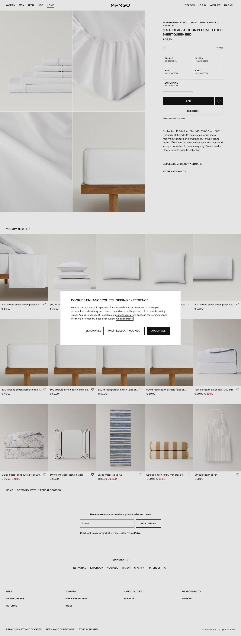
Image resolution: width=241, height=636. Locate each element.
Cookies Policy (124, 318)
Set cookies (93, 330)
